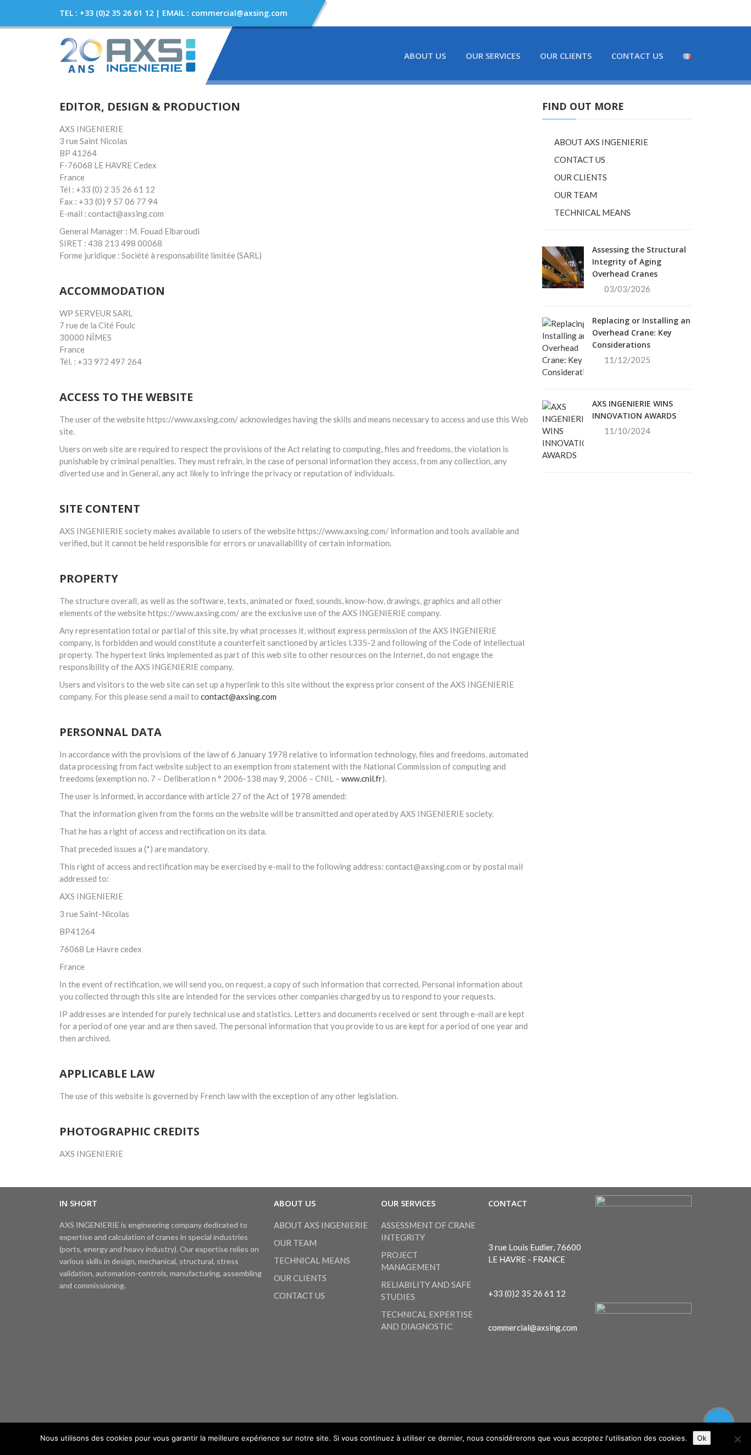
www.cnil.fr (361, 778)
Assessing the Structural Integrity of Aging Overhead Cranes (639, 261)
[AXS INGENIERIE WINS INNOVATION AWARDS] (568, 430)
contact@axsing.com (239, 696)
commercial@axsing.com (532, 1327)
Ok (701, 1438)
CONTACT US (637, 55)
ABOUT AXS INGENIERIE (601, 142)
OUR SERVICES (493, 55)
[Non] (737, 1439)
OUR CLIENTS (566, 55)
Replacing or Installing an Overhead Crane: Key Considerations (641, 332)
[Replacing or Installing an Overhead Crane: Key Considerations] (570, 347)
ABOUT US (425, 55)
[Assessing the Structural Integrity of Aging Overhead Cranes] (563, 266)
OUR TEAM (575, 195)
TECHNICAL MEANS (592, 212)
